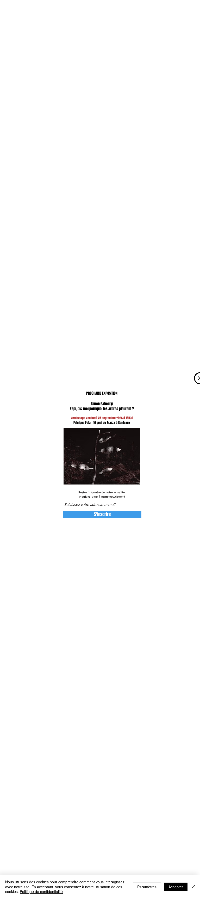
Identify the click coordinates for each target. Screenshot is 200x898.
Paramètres (147, 886)
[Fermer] (194, 886)
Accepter (175, 886)
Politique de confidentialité (41, 891)
